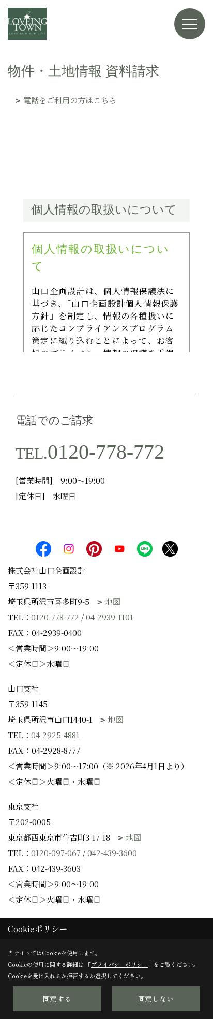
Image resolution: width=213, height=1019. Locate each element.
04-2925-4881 (55, 734)
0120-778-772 (106, 451)
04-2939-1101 (109, 616)
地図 (112, 601)
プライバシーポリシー (119, 964)
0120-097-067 (56, 852)
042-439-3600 (112, 852)
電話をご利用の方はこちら (69, 100)
